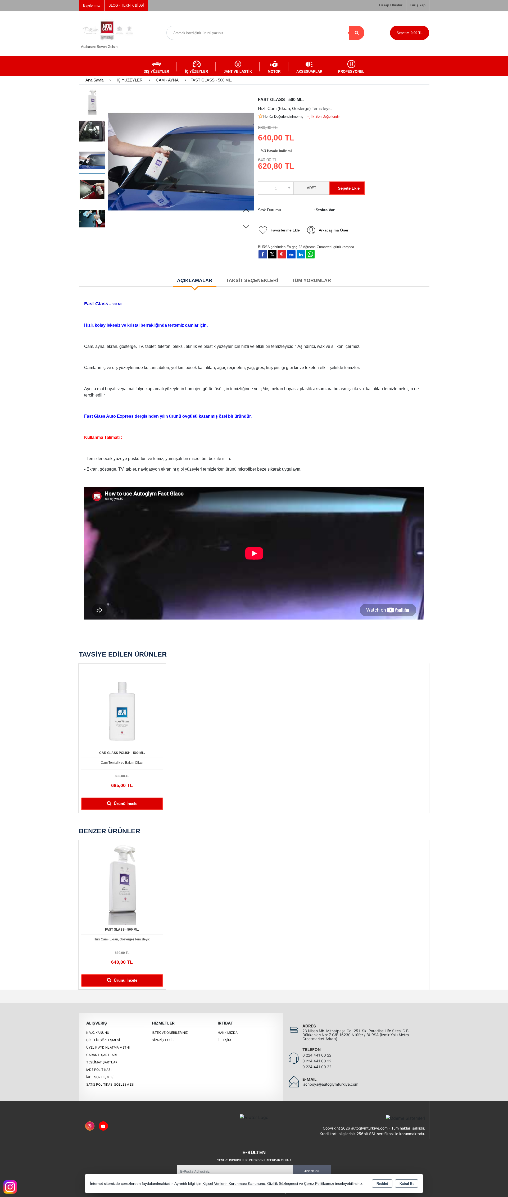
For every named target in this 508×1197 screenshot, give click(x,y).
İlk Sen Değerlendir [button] (325, 117)
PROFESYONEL (351, 72)
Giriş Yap (417, 5)
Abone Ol (311, 1171)
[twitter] (272, 254)
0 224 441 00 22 (316, 1055)
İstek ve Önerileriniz (170, 1033)
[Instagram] (90, 1126)
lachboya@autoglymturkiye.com (330, 1084)
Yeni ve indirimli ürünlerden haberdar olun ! (254, 1160)
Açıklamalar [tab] (194, 280)
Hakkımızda (228, 1033)
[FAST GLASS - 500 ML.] (181, 162)
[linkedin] (301, 254)
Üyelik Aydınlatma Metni (108, 1047)
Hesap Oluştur (390, 5)
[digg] (291, 254)
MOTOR (274, 72)
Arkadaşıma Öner (333, 230)
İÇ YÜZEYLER (196, 72)
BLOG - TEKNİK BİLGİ (126, 5)
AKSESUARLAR (309, 72)
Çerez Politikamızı (319, 1184)
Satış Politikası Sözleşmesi (110, 1084)
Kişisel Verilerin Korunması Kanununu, (234, 1184)
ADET (311, 188)
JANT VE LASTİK (238, 72)
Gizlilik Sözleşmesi (103, 1040)
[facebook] (262, 254)
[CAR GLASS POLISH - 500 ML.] (122, 706)
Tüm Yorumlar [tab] (311, 280)
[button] (246, 211)
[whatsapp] (310, 254)
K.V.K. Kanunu (97, 1033)
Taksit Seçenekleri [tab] (252, 280)
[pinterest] (282, 254)
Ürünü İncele (125, 803)
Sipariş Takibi (163, 1040)
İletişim (224, 1040)
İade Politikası (98, 1070)
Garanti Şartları (101, 1055)
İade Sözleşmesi (100, 1077)
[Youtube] (103, 1126)
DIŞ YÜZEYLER (156, 72)
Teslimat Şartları (102, 1062)
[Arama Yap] (356, 33)
